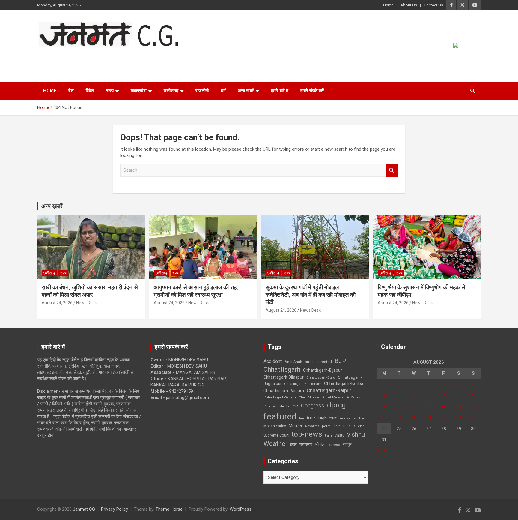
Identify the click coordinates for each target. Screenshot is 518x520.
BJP (340, 361)
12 (414, 406)
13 (428, 406)
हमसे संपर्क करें (312, 90)
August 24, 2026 (57, 302)
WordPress (241, 509)
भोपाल (320, 444)
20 (428, 417)
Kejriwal (345, 418)
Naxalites (312, 426)
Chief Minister (309, 397)
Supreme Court (276, 435)
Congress (312, 405)
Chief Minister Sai (276, 406)
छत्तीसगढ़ (171, 90)
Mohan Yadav (274, 426)
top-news (306, 434)
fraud (311, 418)
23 (473, 417)
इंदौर (293, 444)
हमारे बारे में (279, 90)
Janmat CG (66, 55)
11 (399, 406)
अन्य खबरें (246, 90)
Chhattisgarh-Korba (343, 383)
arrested (324, 361)
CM (295, 406)
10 (384, 406)
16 (473, 406)
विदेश (90, 90)
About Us (408, 5)
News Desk (86, 302)
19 (414, 417)
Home (388, 5)
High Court (327, 418)
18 (399, 417)
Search (392, 170)
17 (384, 417)
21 (443, 417)
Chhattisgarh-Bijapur (322, 370)
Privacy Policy (114, 509)
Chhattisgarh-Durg (320, 377)
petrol (327, 426)
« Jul (381, 451)
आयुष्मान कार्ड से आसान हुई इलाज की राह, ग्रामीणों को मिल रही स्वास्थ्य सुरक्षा (196, 291)
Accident (272, 361)
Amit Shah (293, 361)
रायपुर (347, 444)
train (328, 435)
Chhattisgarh (281, 369)
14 (443, 406)
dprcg (336, 405)
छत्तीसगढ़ (305, 444)
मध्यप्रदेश (139, 90)
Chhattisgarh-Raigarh (283, 390)
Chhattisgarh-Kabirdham (302, 384)
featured (279, 416)
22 (458, 417)
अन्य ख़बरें (52, 206)
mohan (359, 418)
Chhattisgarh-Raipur (329, 390)
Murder (295, 425)
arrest (310, 362)
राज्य (110, 90)
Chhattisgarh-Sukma (279, 397)
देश (71, 90)
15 (458, 406)
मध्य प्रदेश (333, 445)
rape (347, 426)
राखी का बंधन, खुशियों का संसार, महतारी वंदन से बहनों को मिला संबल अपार (90, 291)
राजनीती (202, 90)
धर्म (223, 90)
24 (384, 428)
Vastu (339, 435)
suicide (359, 426)
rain (337, 426)
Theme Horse (169, 509)
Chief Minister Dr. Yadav (341, 397)
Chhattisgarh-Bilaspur (283, 377)
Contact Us (433, 5)
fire (301, 418)
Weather (275, 443)
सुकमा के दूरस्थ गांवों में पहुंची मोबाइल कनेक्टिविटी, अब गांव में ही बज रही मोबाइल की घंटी (311, 294)
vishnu (356, 434)
